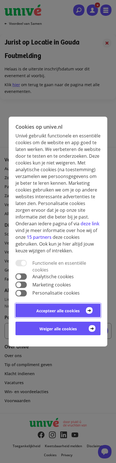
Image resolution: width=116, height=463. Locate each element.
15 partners (39, 237)
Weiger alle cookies (58, 328)
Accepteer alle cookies (58, 310)
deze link (90, 224)
